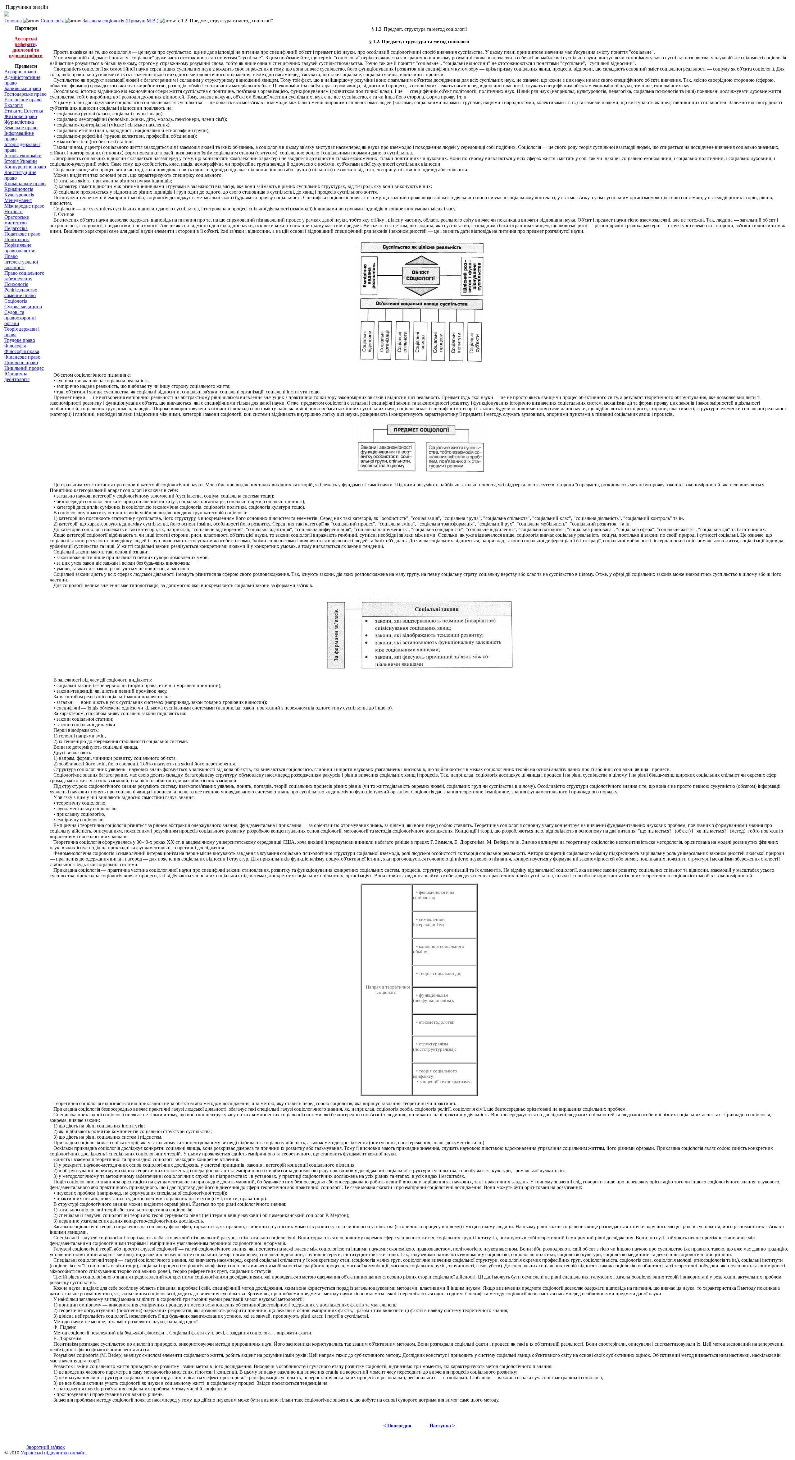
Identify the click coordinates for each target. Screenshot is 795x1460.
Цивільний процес (24, 368)
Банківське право (22, 88)
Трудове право (19, 340)
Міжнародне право (24, 206)
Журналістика (19, 122)
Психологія (16, 284)
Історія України (20, 161)
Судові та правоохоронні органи (20, 318)
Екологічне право (23, 99)
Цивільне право (21, 362)
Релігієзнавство (20, 289)
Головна (13, 20)
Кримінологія (18, 189)
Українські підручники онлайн (53, 1452)
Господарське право (25, 94)
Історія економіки (23, 155)
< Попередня (397, 1425)
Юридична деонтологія (17, 376)
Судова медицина (23, 306)
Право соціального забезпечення (24, 275)
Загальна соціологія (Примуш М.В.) (120, 20)
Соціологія (52, 20)
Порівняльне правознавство (19, 247)
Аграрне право (20, 71)
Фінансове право (22, 357)
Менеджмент (18, 200)
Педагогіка (16, 228)
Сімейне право (20, 295)
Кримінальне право (25, 183)
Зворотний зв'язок (45, 1447)
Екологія (13, 105)
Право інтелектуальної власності (21, 262)
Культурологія (19, 194)
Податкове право (22, 233)
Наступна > (442, 1425)
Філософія (15, 345)
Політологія (17, 239)
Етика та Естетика (23, 110)
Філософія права (21, 351)
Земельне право (21, 127)
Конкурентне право (25, 166)
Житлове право (20, 116)
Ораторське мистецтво (16, 219)
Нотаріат (13, 211)
